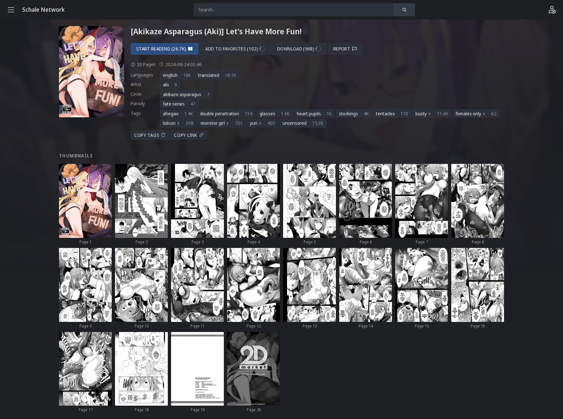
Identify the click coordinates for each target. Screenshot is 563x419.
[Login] (552, 9)
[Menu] (11, 9)
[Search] (404, 9)
